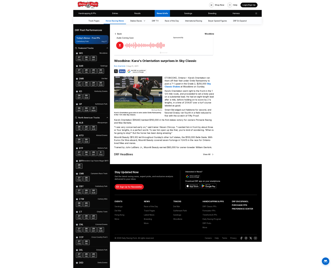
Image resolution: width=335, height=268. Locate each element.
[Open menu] (256, 13)
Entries (115, 13)
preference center (242, 209)
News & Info (162, 13)
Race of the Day (151, 206)
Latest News (149, 215)
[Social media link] (241, 238)
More (117, 219)
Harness (236, 13)
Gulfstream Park (180, 210)
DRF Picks (207, 223)
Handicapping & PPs (87, 13)
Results (137, 13)
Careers (208, 238)
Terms (224, 238)
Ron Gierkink (119, 66)
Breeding (212, 13)
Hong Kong (119, 215)
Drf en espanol (240, 201)
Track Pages (149, 210)
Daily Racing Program (212, 219)
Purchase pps (239, 205)
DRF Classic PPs (209, 206)
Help (217, 238)
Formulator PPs (209, 210)
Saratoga (188, 13)
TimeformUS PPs (210, 215)
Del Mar (118, 210)
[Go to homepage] (87, 5)
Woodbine (177, 219)
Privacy (233, 238)
